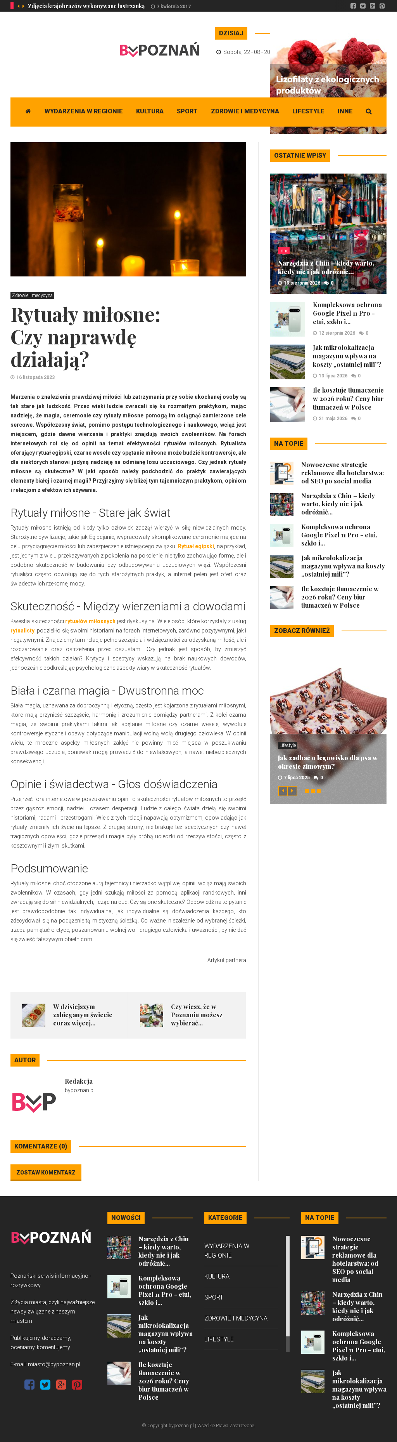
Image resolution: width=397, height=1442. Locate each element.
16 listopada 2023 (35, 377)
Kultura (150, 111)
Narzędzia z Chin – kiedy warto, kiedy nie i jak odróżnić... (326, 267)
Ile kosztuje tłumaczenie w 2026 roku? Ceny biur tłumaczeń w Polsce (348, 398)
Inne (345, 111)
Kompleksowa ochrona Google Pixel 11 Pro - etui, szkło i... (347, 313)
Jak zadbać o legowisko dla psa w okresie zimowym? (328, 762)
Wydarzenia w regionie (84, 111)
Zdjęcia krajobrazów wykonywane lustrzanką (86, 6)
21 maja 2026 (333, 418)
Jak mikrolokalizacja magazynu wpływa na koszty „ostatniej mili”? (347, 355)
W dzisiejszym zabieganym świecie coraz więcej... (82, 1014)
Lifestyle (308, 111)
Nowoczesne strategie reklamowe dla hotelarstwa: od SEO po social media (342, 472)
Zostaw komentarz (46, 1172)
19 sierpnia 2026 (302, 283)
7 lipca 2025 (297, 777)
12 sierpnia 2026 (337, 333)
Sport (187, 111)
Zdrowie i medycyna (245, 111)
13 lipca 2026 (333, 376)
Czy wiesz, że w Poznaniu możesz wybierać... (197, 1014)
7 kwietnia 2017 (174, 6)
